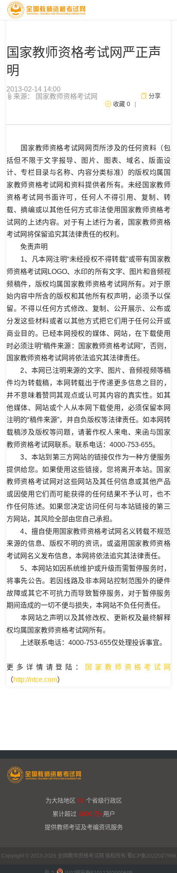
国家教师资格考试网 (128, 667)
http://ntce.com (35, 679)
